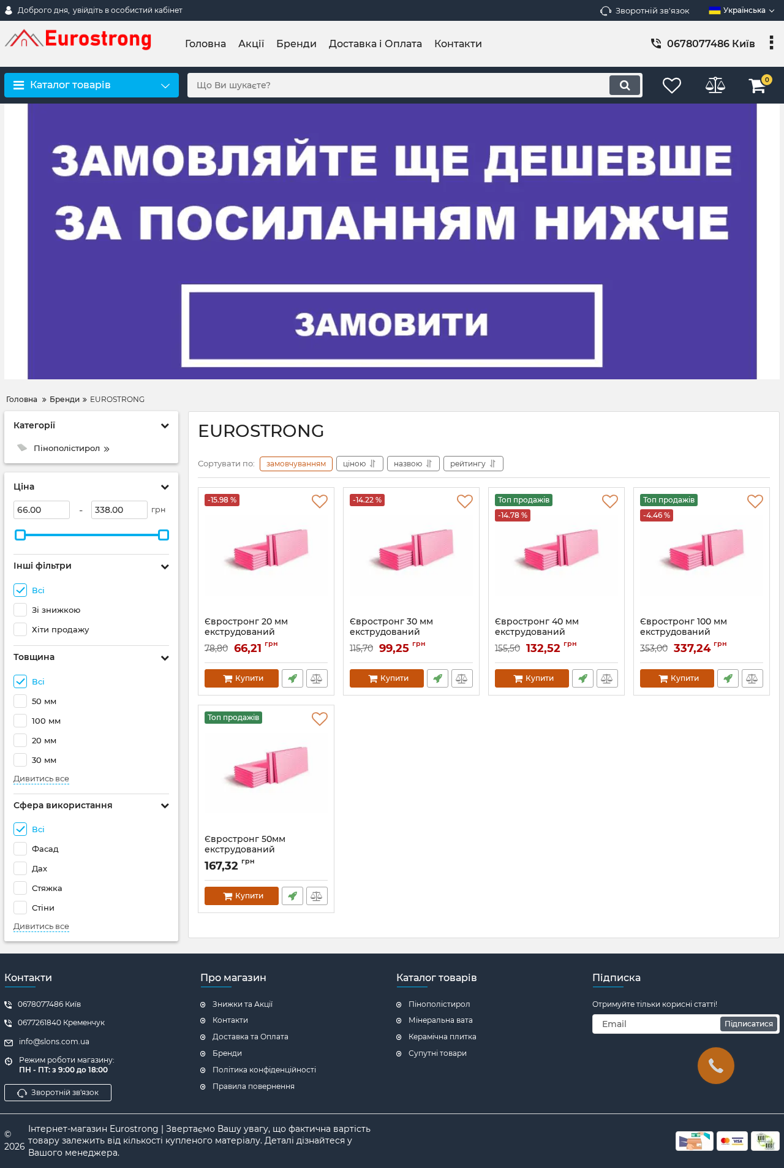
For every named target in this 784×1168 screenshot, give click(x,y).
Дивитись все (41, 778)
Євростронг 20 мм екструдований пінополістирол (246, 632)
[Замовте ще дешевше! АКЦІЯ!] (392, 241)
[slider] (20, 534)
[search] (624, 85)
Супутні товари (438, 1053)
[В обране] (320, 502)
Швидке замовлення (292, 678)
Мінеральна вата (441, 1020)
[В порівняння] (317, 678)
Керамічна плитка (443, 1036)
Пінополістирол (439, 1004)
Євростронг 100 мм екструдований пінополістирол (683, 632)
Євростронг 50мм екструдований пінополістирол (245, 849)
